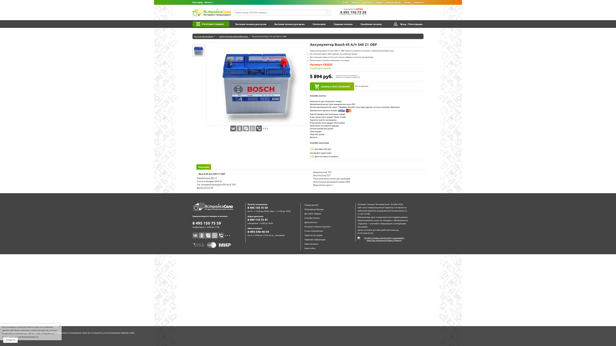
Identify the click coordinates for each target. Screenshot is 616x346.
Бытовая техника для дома (289, 24)
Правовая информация (314, 240)
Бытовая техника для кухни (250, 24)
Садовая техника (343, 24)
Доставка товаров (312, 214)
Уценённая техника (371, 24)
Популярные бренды (314, 209)
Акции (407, 2)
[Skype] (246, 128)
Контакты (419, 2)
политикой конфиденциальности (23, 337)
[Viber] (259, 128)
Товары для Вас (311, 205)
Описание (203, 167)
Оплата (355, 2)
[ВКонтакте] (233, 128)
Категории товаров (213, 24)
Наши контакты (311, 244)
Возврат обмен (393, 2)
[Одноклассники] (240, 128)
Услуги (379, 2)
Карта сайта (309, 248)
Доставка (367, 2)
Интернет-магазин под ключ (317, 227)
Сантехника (319, 24)
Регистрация (415, 24)
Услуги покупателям (313, 231)
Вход (403, 24)
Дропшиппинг (310, 222)
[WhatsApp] (252, 128)
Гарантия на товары (313, 235)
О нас (345, 2)
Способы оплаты (312, 218)
